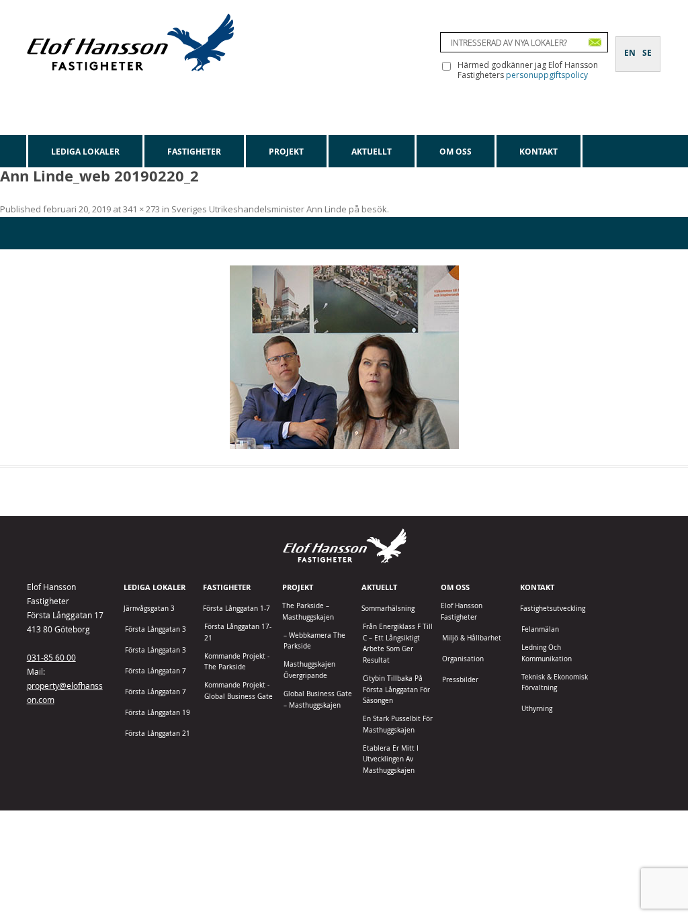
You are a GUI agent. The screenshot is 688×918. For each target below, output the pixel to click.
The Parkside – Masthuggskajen (308, 611)
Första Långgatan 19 (157, 712)
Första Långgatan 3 (155, 629)
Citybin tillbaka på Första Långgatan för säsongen (396, 689)
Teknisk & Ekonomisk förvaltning (554, 683)
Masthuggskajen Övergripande (309, 670)
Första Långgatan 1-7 (236, 608)
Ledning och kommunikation (546, 653)
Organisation (463, 659)
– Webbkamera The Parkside (314, 641)
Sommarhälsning (388, 608)
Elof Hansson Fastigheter (461, 611)
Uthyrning (536, 708)
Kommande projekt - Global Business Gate (238, 691)
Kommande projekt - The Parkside (236, 662)
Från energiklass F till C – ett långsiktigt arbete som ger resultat (398, 643)
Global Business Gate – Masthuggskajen (318, 700)
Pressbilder (460, 679)
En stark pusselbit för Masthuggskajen (398, 724)
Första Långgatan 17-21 (237, 632)
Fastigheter (194, 151)
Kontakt (538, 151)
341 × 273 (141, 209)
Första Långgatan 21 (157, 733)
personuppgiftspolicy (547, 75)
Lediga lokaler (85, 151)
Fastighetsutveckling (552, 608)
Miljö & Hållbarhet (471, 638)
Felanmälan (540, 629)
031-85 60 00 (51, 657)
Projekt (286, 151)
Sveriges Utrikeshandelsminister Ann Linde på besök (279, 209)
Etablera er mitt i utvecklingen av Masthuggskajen (391, 759)
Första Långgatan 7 (155, 671)
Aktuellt (371, 151)
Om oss (455, 151)
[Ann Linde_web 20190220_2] (344, 357)
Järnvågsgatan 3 (149, 608)
